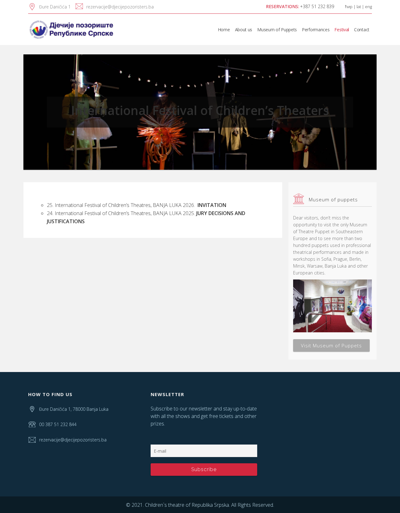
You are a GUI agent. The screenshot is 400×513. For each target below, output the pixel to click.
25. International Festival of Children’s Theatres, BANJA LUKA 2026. (136, 205)
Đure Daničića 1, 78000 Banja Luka (73, 409)
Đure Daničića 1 (55, 7)
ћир (348, 6)
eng (368, 6)
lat (359, 6)
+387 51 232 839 (317, 6)
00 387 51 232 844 (58, 424)
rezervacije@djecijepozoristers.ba (120, 7)
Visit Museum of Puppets (331, 345)
